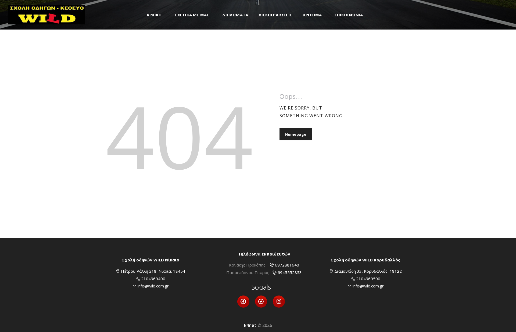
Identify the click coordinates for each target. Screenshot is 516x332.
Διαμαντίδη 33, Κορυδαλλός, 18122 (368, 271)
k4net (250, 325)
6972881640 (287, 265)
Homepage (295, 134)
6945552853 (290, 272)
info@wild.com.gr (153, 286)
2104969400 (153, 278)
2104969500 (368, 278)
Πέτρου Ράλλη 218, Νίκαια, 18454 (153, 271)
